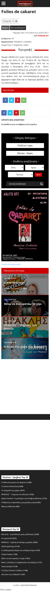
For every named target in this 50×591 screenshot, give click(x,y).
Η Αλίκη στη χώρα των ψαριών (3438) (16, 482)
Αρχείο (5, 27)
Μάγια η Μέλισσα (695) (10, 506)
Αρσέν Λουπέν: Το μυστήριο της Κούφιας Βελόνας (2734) (24, 498)
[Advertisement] (25, 386)
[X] (11, 100)
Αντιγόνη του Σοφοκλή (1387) (13, 574)
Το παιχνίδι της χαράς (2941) (13, 490)
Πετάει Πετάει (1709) (9, 554)
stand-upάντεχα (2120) (10, 546)
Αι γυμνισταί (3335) (9, 538)
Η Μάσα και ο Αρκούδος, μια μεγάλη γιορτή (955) (21, 502)
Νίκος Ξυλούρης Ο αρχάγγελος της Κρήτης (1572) (21, 562)
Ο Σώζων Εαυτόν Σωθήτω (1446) (14, 570)
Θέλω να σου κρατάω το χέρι (23, 304)
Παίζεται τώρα (25, 145)
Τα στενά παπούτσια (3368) (12, 486)
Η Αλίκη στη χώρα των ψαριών (24, 346)
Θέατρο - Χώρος (25, 153)
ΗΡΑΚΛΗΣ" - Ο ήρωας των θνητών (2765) (17, 494)
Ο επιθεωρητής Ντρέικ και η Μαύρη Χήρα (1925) (20, 550)
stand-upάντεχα (14, 282)
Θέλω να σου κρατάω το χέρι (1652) (15, 558)
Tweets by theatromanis (11, 264)
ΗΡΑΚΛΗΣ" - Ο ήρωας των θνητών (20, 327)
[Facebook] (5, 100)
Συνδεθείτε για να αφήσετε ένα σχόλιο (19, 124)
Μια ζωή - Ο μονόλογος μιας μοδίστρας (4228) (20, 534)
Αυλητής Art (43, 35)
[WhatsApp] (23, 100)
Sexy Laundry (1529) (9, 566)
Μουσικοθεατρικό (18, 27)
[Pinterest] (17, 100)
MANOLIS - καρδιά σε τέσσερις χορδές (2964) (19, 542)
